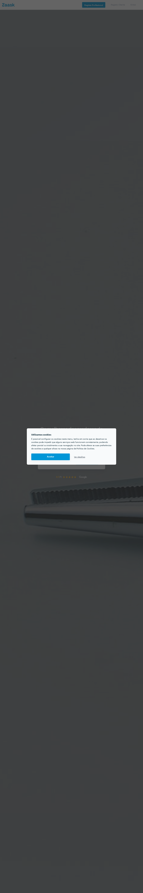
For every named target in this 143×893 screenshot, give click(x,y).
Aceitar (50, 457)
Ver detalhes (79, 456)
